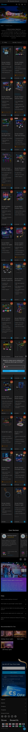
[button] (14, 366)
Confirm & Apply (14, 370)
